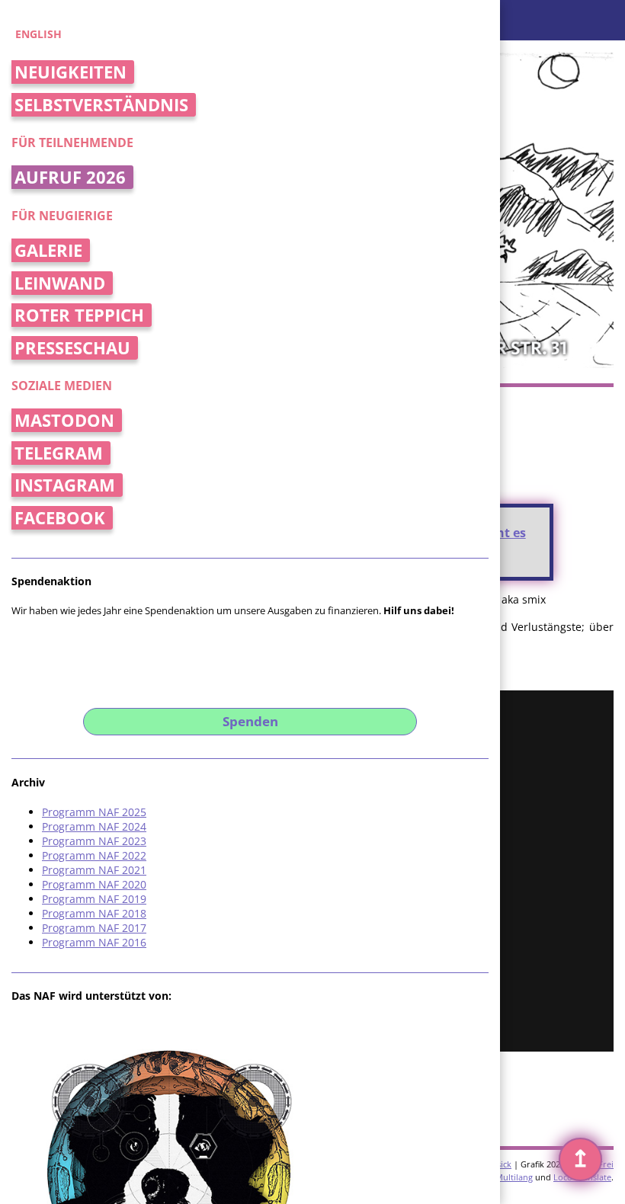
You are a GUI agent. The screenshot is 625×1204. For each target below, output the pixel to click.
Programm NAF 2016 (94, 942)
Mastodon (64, 420)
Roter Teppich (79, 315)
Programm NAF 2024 (94, 826)
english (38, 34)
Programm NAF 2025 (94, 812)
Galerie (48, 250)
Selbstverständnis (101, 105)
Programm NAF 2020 (94, 884)
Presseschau (72, 348)
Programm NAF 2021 (94, 870)
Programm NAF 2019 (94, 899)
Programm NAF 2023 (94, 841)
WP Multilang (506, 1177)
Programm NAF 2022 (94, 855)
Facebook (59, 518)
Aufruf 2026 (70, 177)
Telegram (58, 453)
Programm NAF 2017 (94, 928)
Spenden (250, 721)
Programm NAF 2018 (94, 913)
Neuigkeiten (70, 72)
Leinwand (59, 283)
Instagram (64, 485)
